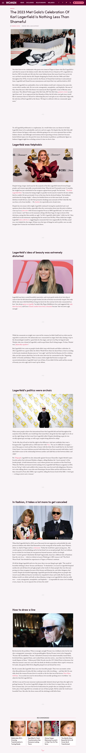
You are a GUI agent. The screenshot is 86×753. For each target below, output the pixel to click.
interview (25, 210)
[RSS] (70, 3)
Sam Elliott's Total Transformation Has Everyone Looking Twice (34, 741)
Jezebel (37, 202)
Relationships (41, 2)
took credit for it (24, 220)
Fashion (12, 8)
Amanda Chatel (16, 26)
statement (37, 548)
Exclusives (30, 2)
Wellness (51, 2)
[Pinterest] (62, 3)
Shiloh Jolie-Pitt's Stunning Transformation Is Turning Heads (17, 741)
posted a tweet (62, 92)
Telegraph (18, 458)
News (22, 2)
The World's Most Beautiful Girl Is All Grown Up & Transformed (67, 741)
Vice (48, 444)
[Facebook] (59, 3)
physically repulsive (22, 344)
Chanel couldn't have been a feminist (40, 306)
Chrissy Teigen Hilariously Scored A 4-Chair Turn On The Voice (51, 741)
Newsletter (79, 2)
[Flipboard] (66, 3)
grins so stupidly (28, 304)
